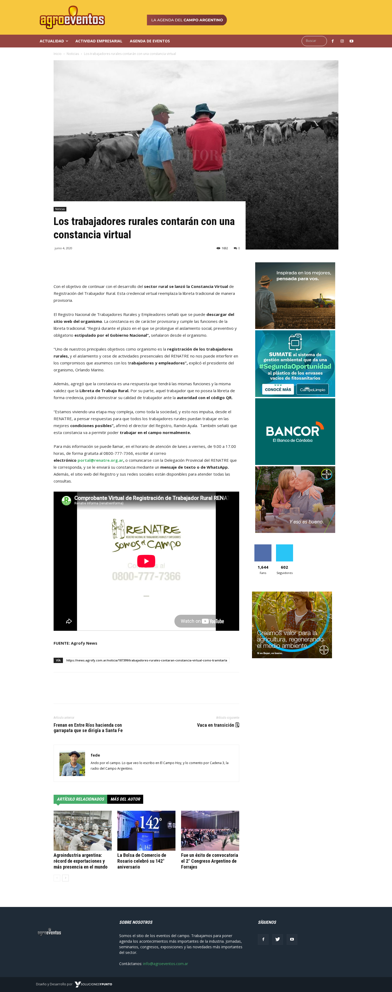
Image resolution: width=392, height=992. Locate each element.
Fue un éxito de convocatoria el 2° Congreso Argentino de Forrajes (209, 861)
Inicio (58, 53)
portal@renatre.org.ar (100, 460)
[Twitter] (277, 939)
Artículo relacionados (80, 799)
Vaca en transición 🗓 (218, 725)
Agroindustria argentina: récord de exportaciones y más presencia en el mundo (80, 861)
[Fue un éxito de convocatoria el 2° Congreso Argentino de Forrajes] (210, 831)
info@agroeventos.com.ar (165, 963)
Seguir (284, 546)
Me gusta (263, 546)
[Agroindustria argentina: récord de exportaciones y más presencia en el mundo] (83, 831)
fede (95, 755)
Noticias (73, 53)
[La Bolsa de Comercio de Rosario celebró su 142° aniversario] (146, 831)
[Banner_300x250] (295, 531)
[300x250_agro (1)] (292, 656)
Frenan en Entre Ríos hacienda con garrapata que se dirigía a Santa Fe (88, 727)
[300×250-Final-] (295, 463)
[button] (315, 40)
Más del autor (125, 799)
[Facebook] (263, 939)
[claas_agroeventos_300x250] (295, 327)
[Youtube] (292, 939)
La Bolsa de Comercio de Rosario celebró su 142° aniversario (141, 861)
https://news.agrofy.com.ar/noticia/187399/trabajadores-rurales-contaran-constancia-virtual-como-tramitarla (146, 660)
